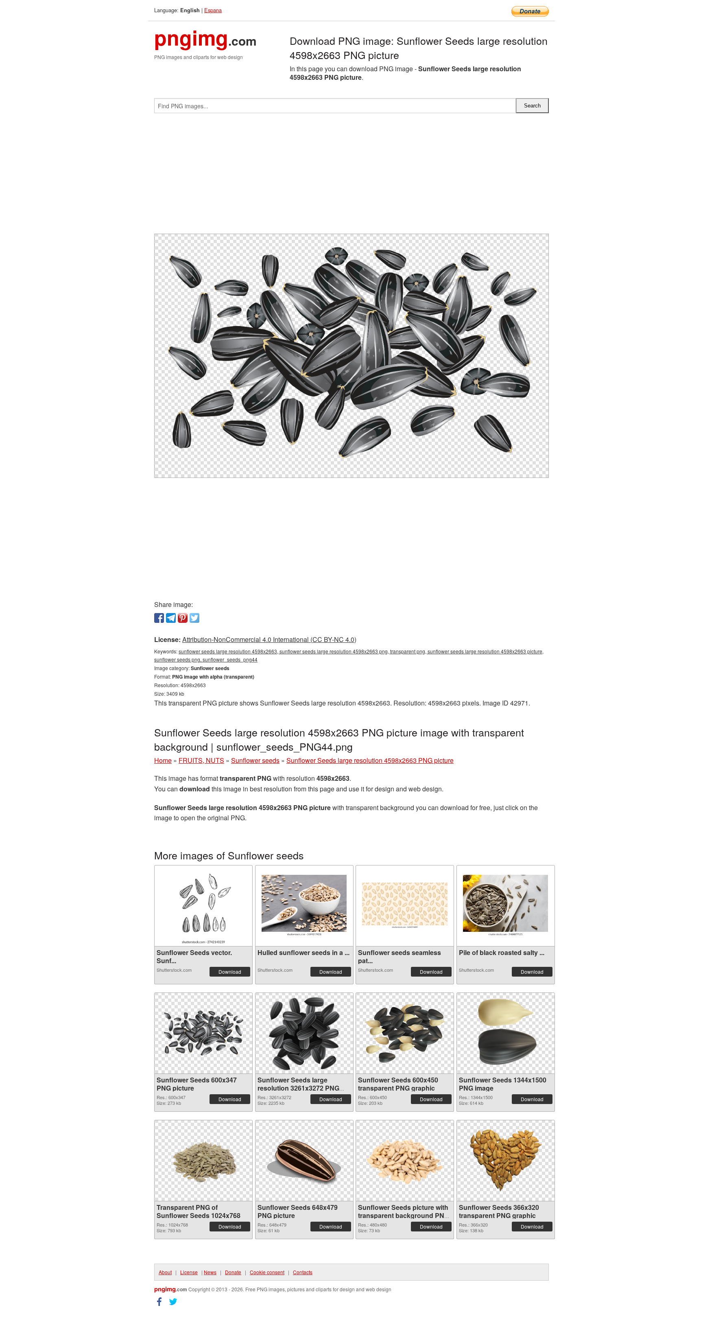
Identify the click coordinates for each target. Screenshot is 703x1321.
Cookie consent (267, 1271)
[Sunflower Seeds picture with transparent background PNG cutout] (404, 1160)
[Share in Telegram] (171, 618)
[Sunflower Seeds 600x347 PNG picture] (203, 1033)
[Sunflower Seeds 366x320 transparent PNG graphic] (505, 1160)
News (210, 1271)
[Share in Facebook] (159, 618)
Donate (233, 1271)
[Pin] (183, 618)
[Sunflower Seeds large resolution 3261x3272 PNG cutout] (304, 1033)
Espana (213, 10)
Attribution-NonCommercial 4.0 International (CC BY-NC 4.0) (269, 639)
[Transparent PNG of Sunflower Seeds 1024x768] (203, 1160)
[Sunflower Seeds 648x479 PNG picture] (304, 1160)
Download (229, 971)
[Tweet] (194, 618)
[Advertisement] (351, 177)
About (165, 1271)
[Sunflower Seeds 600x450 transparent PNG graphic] (404, 1033)
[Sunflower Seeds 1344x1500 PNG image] (505, 1033)
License (189, 1271)
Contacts (302, 1271)
